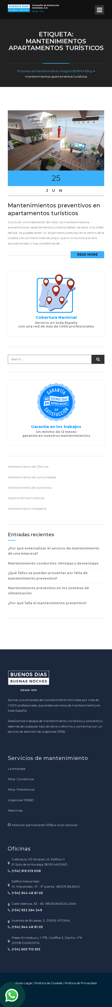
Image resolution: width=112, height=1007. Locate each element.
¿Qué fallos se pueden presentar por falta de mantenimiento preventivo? (48, 575)
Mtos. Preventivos (21, 789)
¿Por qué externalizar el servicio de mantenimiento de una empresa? (53, 550)
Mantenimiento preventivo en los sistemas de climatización (48, 590)
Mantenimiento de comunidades (32, 477)
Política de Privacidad (81, 983)
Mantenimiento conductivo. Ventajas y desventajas (53, 563)
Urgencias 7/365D (21, 800)
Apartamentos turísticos (26, 498)
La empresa (16, 769)
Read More (87, 254)
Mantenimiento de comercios (29, 487)
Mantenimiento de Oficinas (28, 466)
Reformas (15, 810)
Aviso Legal (23, 983)
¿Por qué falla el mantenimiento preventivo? (47, 603)
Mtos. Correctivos (21, 779)
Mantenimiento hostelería (27, 509)
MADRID (60, 864)
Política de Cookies (48, 983)
